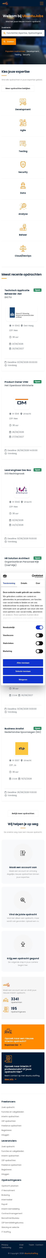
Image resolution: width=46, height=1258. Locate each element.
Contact (39, 1245)
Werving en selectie (10, 1227)
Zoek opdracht (8, 1107)
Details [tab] (24, 583)
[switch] (39, 635)
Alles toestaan (23, 663)
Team (31, 1245)
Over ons (21, 1246)
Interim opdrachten (10, 1116)
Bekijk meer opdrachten (23, 813)
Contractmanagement (12, 1213)
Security (26, 54)
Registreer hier (11, 1045)
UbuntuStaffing (31, 1253)
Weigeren (23, 679)
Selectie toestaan (23, 671)
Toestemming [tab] (9, 583)
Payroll (4, 1204)
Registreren (7, 1130)
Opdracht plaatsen (10, 1186)
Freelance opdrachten (11, 1125)
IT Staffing (6, 1232)
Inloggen (5, 1135)
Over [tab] (38, 583)
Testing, (18, 54)
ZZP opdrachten (9, 1121)
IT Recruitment (8, 1190)
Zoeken (10, 41)
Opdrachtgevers (18, 1012)
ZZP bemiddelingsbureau (13, 1222)
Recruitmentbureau (10, 1218)
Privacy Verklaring (6, 1246)
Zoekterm (6, 27)
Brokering (6, 1195)
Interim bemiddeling (11, 1209)
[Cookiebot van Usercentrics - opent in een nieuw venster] (32, 576)
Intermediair (7, 1199)
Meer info (9, 1079)
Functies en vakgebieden (13, 1112)
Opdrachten (16, 1002)
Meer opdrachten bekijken (17, 88)
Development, (33, 51)
